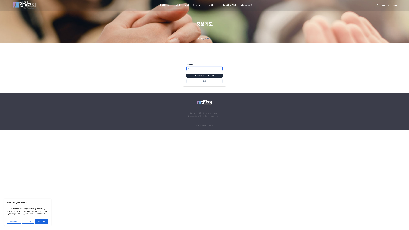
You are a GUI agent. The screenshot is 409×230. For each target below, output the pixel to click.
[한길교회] (204, 102)
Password (190, 64)
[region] (27, 212)
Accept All (41, 221)
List (204, 81)
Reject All (28, 221)
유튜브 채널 (385, 5)
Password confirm (204, 76)
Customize (14, 221)
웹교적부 (394, 5)
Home (200, 38)
